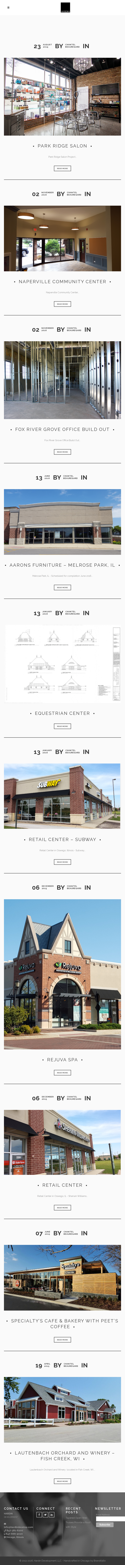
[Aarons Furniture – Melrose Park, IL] (62, 522)
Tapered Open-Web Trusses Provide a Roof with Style (78, 1522)
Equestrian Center (62, 713)
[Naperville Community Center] (62, 238)
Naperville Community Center (62, 281)
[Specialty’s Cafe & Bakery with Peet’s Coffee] (62, 1278)
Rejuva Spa (62, 1059)
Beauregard (72, 47)
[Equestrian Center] (62, 664)
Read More (62, 168)
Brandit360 (100, 1560)
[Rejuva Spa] (62, 974)
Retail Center (62, 1185)
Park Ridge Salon (62, 146)
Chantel (70, 45)
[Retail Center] (62, 1142)
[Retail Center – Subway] (62, 796)
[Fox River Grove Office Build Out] (62, 380)
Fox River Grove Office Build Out (62, 429)
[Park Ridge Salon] (62, 97)
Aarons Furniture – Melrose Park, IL (62, 565)
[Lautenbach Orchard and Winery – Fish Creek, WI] (62, 1410)
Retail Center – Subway (62, 839)
